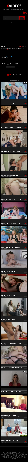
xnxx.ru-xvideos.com (9, 450)
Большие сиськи (10, 66)
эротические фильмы (6, 55)
